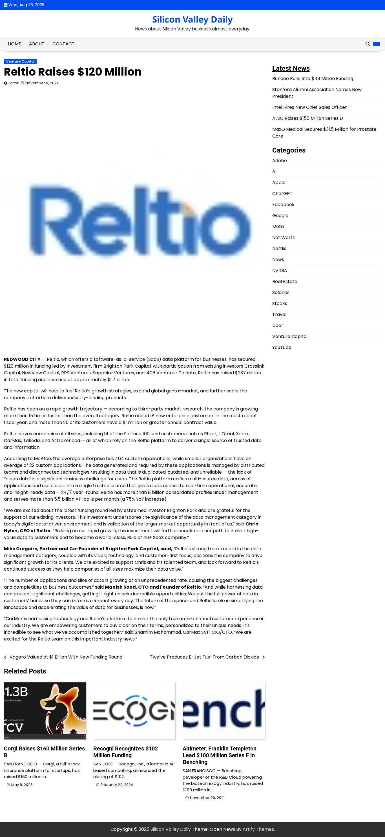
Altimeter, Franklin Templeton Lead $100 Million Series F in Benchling (219, 755)
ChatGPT (282, 194)
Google (280, 216)
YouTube (281, 347)
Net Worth (283, 238)
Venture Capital (20, 61)
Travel (279, 315)
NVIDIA (279, 271)
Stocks (279, 304)
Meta (278, 227)
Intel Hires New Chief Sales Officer (309, 107)
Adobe (279, 161)
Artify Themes (258, 829)
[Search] (368, 44)
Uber (277, 326)
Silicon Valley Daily (192, 19)
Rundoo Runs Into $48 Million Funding (312, 79)
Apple (279, 183)
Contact (63, 44)
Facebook (283, 205)
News (278, 260)
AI (274, 172)
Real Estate (284, 282)
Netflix (279, 249)
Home (14, 44)
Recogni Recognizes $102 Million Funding (125, 752)
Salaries (280, 293)
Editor (13, 83)
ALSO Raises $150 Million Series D (307, 118)
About (37, 44)
